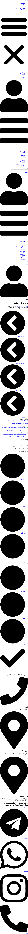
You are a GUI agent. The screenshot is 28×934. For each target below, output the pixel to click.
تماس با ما (23, 10)
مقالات (23, 6)
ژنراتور (23, 4)
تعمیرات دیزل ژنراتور (20, 8)
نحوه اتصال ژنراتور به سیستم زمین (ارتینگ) (20, 423)
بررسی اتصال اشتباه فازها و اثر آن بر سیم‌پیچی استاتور (18, 436)
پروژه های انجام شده (20, 306)
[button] (14, 40)
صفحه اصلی (22, 3)
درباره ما (23, 9)
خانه (27, 306)
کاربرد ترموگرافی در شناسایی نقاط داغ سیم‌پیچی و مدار (17, 430)
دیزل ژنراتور (22, 5)
